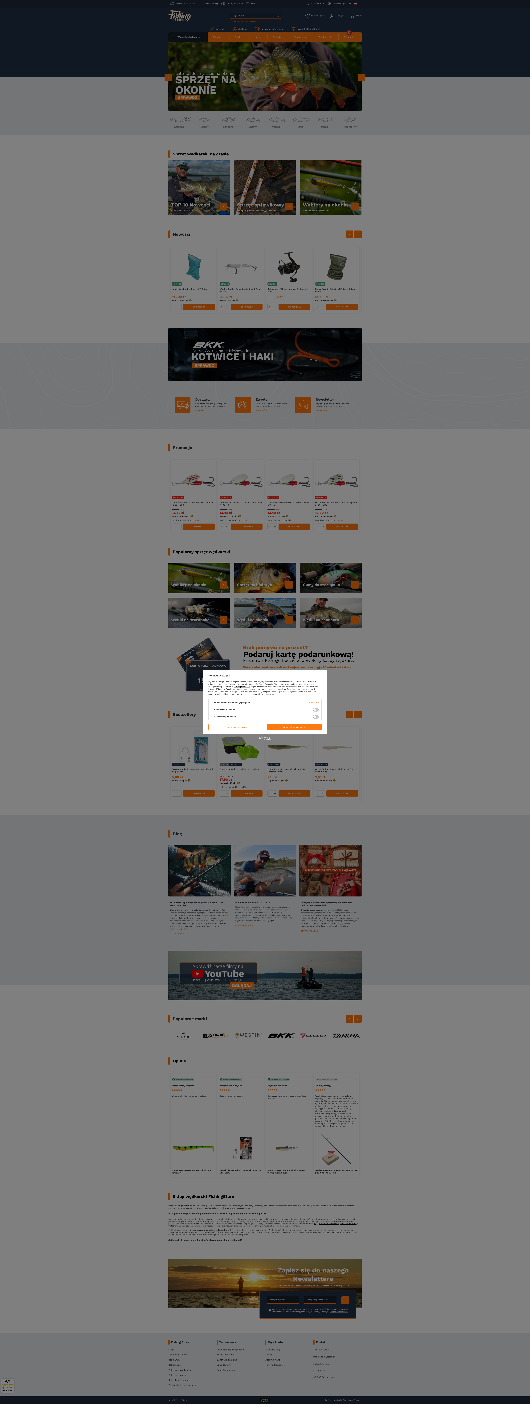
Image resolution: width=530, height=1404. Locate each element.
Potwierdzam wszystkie (294, 727)
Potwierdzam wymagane (236, 727)
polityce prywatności (242, 687)
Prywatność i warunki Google (220, 689)
